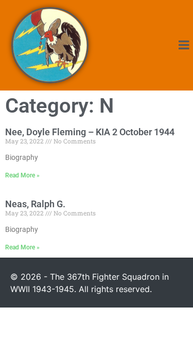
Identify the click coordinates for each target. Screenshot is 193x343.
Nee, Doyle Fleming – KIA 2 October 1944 (89, 132)
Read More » (22, 175)
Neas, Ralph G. (35, 203)
